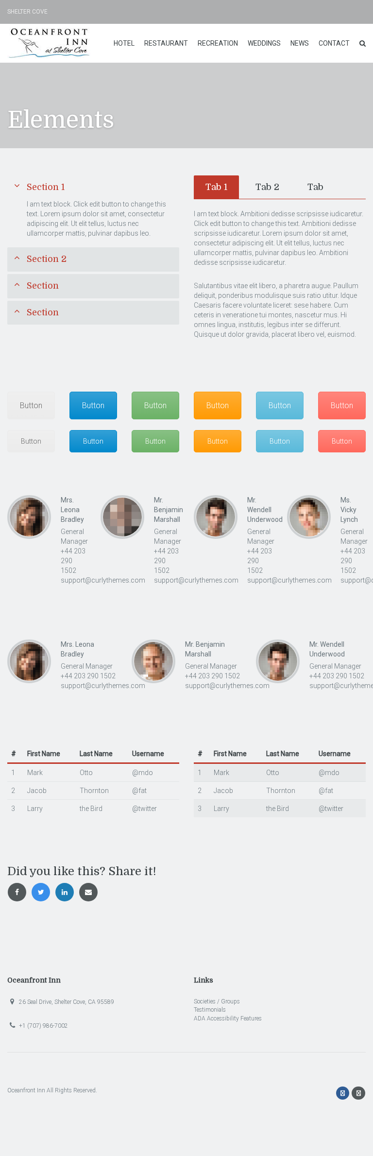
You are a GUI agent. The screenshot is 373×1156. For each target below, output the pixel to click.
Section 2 (47, 259)
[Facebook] (344, 1093)
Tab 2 (267, 187)
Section (43, 286)
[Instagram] (358, 1093)
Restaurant (166, 43)
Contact (334, 43)
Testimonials (210, 1009)
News (299, 43)
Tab (315, 187)
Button (31, 405)
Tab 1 (216, 187)
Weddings (264, 43)
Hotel (124, 43)
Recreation (218, 43)
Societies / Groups (217, 1001)
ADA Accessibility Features (228, 1018)
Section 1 (46, 187)
